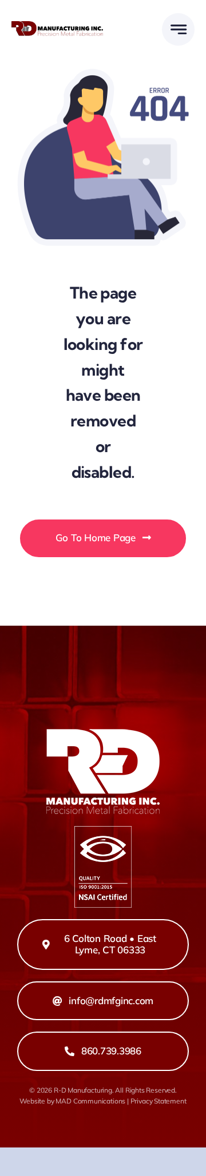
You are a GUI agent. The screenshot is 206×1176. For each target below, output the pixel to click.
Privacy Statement (158, 1101)
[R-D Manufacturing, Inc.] (57, 26)
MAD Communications (90, 1101)
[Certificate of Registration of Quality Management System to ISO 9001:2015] (103, 831)
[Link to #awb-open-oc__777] (178, 29)
